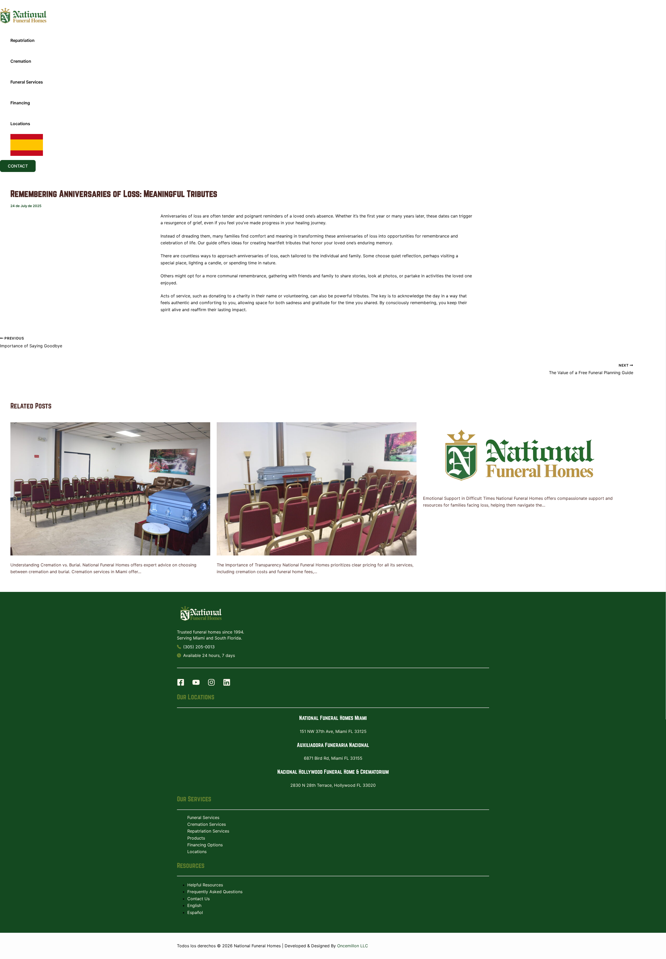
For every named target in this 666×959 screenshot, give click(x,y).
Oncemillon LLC (352, 945)
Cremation (20, 61)
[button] (18, 166)
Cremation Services (206, 824)
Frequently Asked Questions (214, 891)
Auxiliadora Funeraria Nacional (333, 745)
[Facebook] (180, 684)
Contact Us (198, 898)
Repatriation (22, 40)
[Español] (26, 145)
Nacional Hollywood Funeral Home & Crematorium (333, 772)
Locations (20, 123)
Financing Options (205, 844)
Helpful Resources (205, 884)
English (194, 905)
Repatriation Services (208, 831)
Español (195, 912)
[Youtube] (196, 684)
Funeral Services (26, 82)
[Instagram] (211, 684)
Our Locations (195, 697)
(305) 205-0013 (199, 646)
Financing (20, 102)
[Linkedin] (226, 684)
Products (196, 838)
